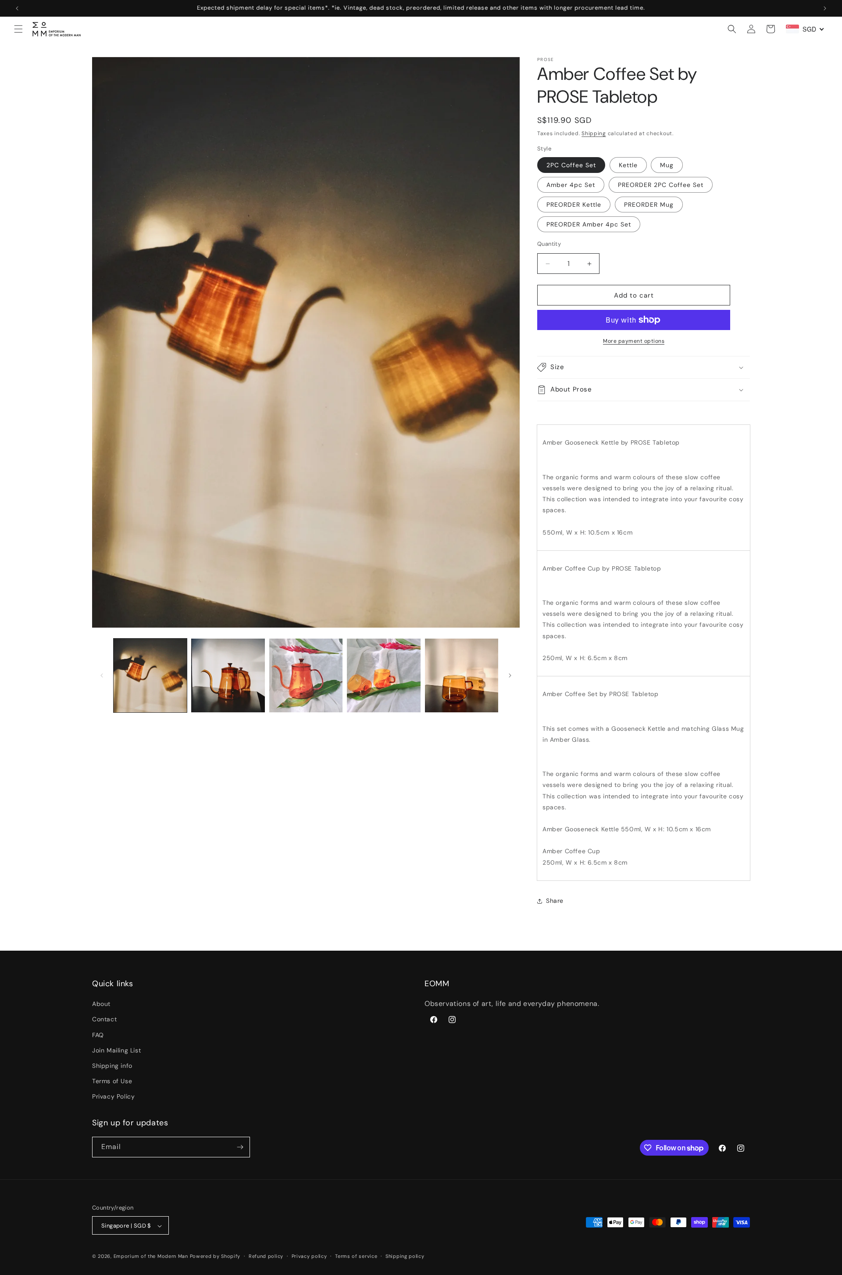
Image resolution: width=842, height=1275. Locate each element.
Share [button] (555, 901)
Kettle (628, 165)
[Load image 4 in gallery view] (306, 675)
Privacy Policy (113, 1097)
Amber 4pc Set (570, 185)
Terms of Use (112, 1081)
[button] (18, 29)
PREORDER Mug (649, 204)
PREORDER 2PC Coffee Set (660, 185)
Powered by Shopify (215, 1256)
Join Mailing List (116, 1050)
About (101, 1004)
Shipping (594, 133)
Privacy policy (309, 1256)
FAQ (98, 1035)
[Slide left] (101, 675)
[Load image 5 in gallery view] (383, 675)
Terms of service (356, 1256)
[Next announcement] (825, 8)
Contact (104, 1020)
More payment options (633, 341)
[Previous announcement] (17, 8)
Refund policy (266, 1256)
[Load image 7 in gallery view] (461, 675)
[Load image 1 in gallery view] (150, 675)
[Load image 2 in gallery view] (227, 675)
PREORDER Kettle (573, 204)
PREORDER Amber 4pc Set (588, 224)
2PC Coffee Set (571, 165)
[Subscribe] (240, 1147)
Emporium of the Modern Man (151, 1256)
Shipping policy (405, 1256)
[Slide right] (510, 675)
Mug (667, 165)
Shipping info (112, 1066)
